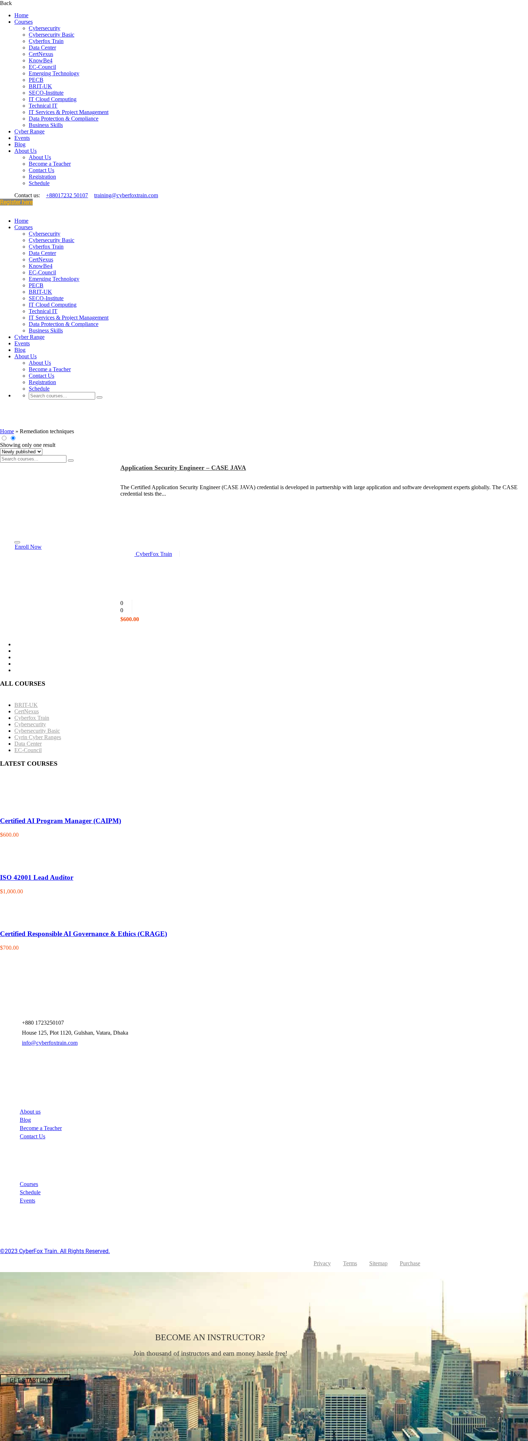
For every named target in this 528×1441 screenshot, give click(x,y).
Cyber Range (29, 131)
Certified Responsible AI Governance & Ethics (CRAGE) (83, 933)
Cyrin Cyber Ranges (37, 737)
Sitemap (378, 1263)
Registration (42, 177)
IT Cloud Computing (53, 99)
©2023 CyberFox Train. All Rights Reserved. (55, 1251)
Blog (20, 144)
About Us (25, 151)
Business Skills (46, 125)
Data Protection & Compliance (63, 118)
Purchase (410, 1263)
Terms (350, 1263)
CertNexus (41, 54)
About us (30, 1112)
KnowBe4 (40, 60)
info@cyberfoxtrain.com (50, 1043)
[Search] (99, 397)
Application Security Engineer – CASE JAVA (183, 467)
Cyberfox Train (46, 41)
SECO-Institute (46, 93)
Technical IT (43, 106)
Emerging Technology (54, 73)
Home (21, 15)
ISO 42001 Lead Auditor (36, 877)
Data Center (42, 47)
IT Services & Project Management (68, 112)
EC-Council (42, 67)
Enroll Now (28, 547)
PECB (36, 80)
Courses (23, 22)
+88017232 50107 (67, 195)
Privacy (322, 1263)
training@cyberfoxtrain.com (126, 195)
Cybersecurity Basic (51, 35)
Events (22, 138)
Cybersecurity (44, 28)
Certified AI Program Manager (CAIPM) (60, 821)
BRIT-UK (40, 86)
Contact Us (41, 170)
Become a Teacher (50, 164)
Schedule (39, 183)
